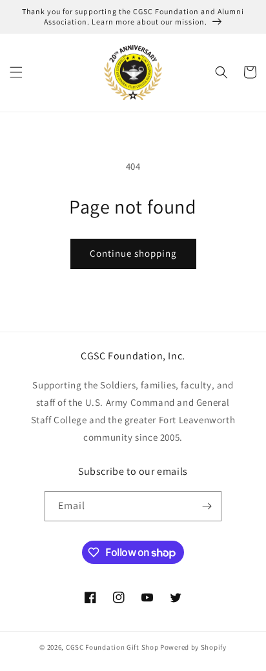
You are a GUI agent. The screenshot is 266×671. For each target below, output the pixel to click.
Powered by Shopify (193, 647)
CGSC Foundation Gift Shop (112, 647)
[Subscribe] (206, 506)
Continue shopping (133, 253)
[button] (16, 72)
